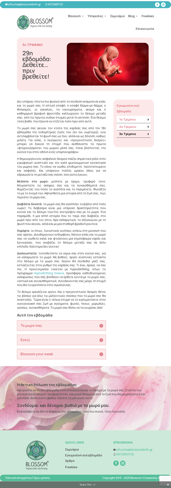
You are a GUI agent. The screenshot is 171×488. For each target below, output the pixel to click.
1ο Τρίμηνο (127, 119)
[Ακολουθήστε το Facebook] (157, 4)
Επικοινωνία (145, 29)
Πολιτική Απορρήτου (18, 478)
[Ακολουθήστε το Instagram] (163, 4)
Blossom (74, 16)
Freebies (148, 16)
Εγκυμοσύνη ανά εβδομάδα (83, 455)
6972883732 (55, 4)
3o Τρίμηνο (127, 134)
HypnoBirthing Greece (49, 273)
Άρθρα (69, 461)
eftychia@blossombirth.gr (24, 4)
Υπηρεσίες (95, 16)
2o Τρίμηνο (127, 127)
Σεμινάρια (117, 16)
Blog (131, 16)
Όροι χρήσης (41, 478)
